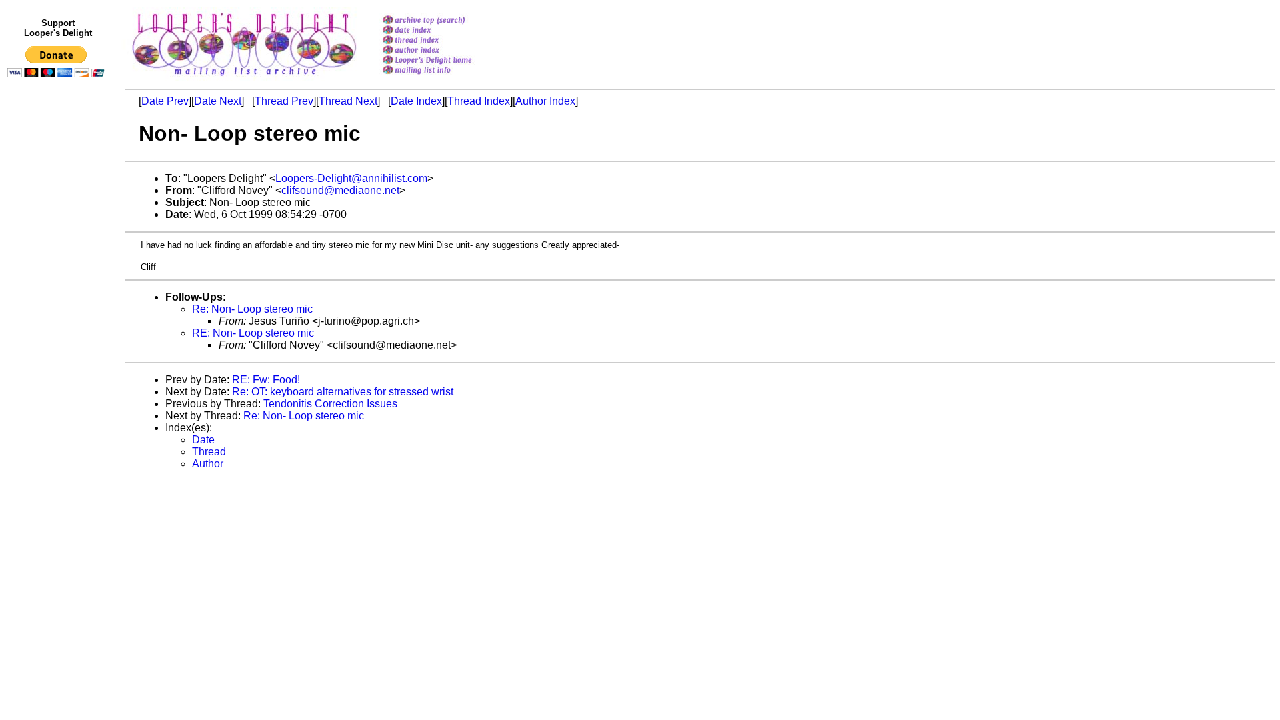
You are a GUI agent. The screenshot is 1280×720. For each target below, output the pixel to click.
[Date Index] (444, 31)
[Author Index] (444, 51)
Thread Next (348, 101)
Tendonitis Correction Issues (330, 403)
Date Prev (165, 101)
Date (203, 439)
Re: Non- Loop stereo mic (252, 309)
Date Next (217, 101)
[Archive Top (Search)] (444, 21)
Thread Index (478, 101)
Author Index (545, 101)
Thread (209, 451)
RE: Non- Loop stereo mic (253, 333)
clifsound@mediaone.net (340, 190)
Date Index (416, 101)
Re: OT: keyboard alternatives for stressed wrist (342, 391)
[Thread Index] (444, 41)
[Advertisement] (58, 358)
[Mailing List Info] (444, 77)
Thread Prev (284, 101)
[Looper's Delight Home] (444, 61)
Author (207, 463)
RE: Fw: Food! (266, 379)
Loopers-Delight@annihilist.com (351, 178)
